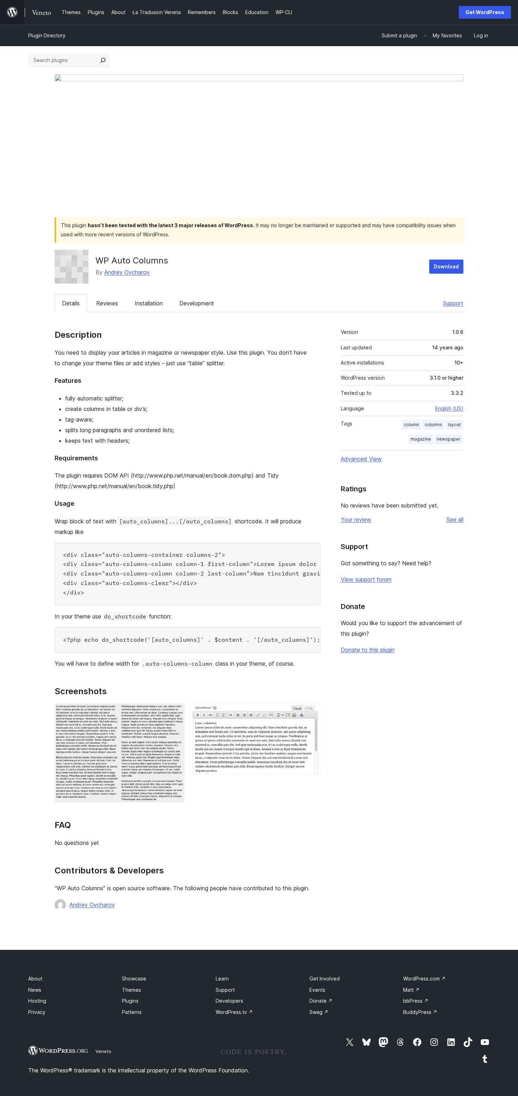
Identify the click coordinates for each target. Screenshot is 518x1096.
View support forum (366, 579)
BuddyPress (420, 1012)
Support (453, 303)
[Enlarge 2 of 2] (310, 712)
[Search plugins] (103, 60)
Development (196, 303)
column (411, 424)
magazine (421, 439)
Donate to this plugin (368, 649)
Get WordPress (484, 12)
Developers (229, 1001)
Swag (318, 1012)
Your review (356, 519)
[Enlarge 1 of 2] (175, 712)
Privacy (36, 1012)
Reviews (107, 303)
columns (433, 424)
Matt (411, 990)
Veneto (103, 1051)
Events (317, 990)
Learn (222, 979)
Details (71, 303)
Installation (149, 303)
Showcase (134, 979)
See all (454, 519)
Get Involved (324, 979)
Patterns (132, 1012)
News (34, 990)
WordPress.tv (234, 1012)
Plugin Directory (47, 35)
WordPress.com (424, 979)
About (35, 979)
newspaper (449, 439)
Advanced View (361, 458)
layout (454, 424)
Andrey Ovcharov (127, 272)
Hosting (37, 1001)
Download (446, 266)
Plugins (130, 1001)
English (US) (449, 408)
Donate (321, 1001)
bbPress (415, 1001)
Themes (131, 990)
